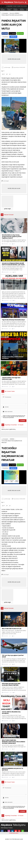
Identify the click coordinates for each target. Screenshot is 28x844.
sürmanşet (6, 181)
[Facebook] (2, 831)
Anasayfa (5, 439)
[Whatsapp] (22, 831)
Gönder (21, 33)
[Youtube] (15, 831)
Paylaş (5, 33)
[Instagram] (9, 831)
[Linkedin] (12, 831)
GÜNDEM (12, 439)
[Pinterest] (19, 831)
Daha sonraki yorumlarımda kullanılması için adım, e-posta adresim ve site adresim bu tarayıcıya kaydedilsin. (14, 416)
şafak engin (7, 67)
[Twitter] (5, 831)
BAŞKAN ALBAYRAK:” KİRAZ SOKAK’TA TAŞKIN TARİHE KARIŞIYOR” (17, 6)
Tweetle (13, 33)
